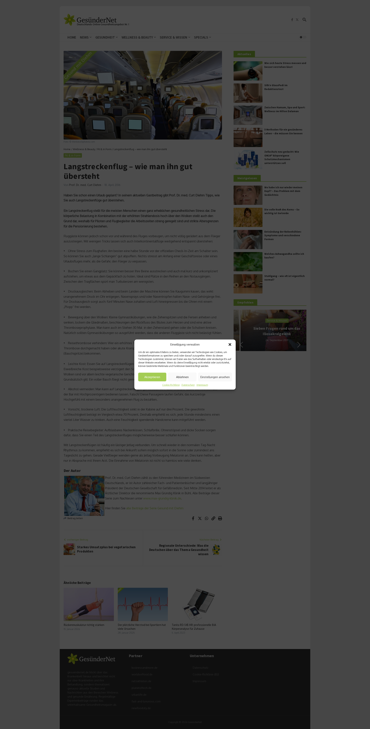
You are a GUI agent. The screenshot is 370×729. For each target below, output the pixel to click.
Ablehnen (182, 377)
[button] (230, 344)
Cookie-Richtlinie (171, 384)
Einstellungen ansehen (215, 377)
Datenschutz (188, 384)
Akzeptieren (152, 377)
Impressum (202, 384)
